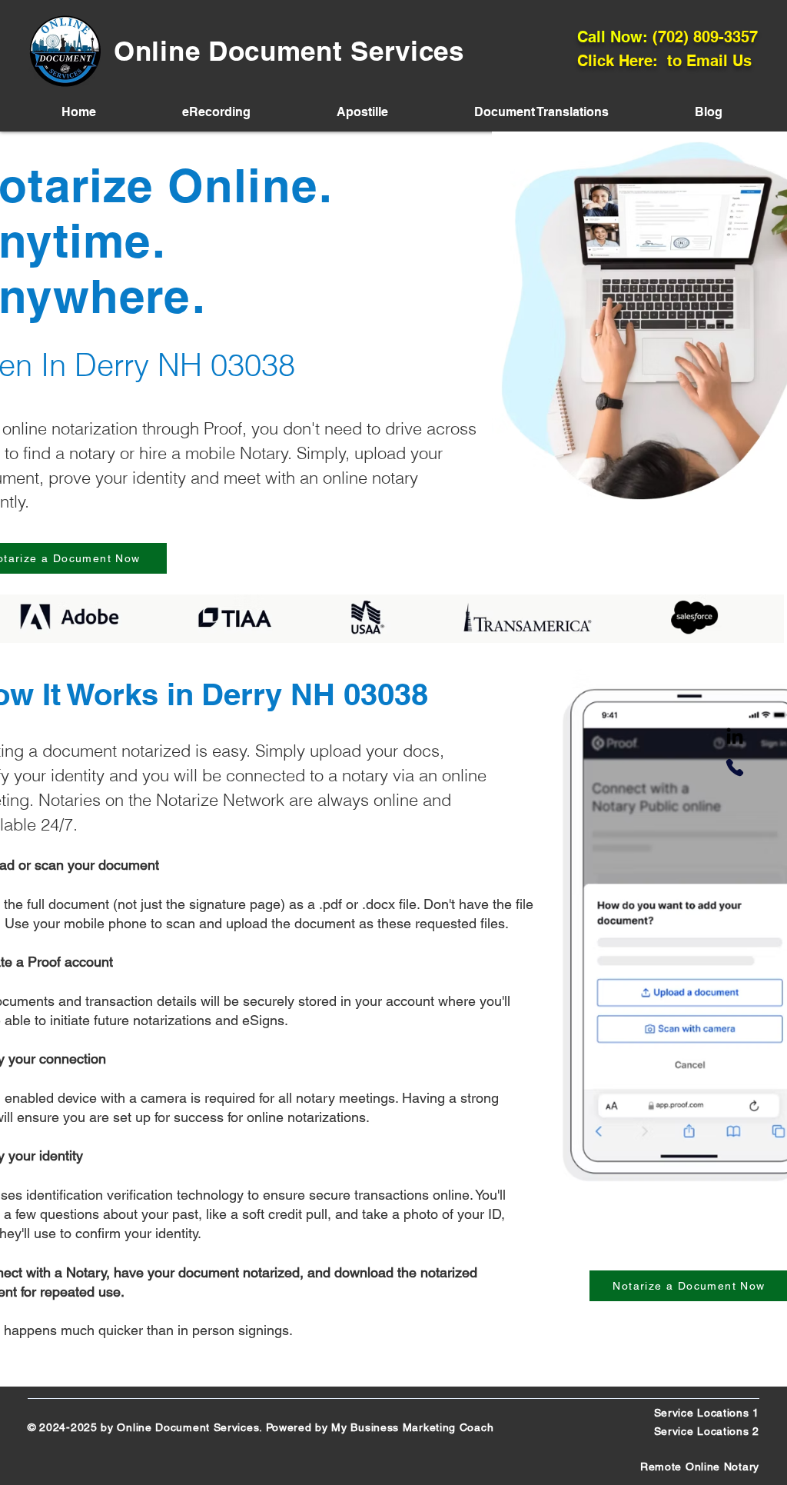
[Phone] (735, 767)
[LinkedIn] (735, 737)
